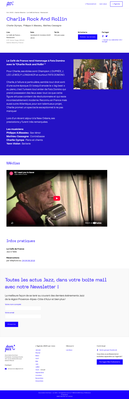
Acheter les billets (87, 37)
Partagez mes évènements (109, 362)
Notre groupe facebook (108, 350)
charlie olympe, (14, 26)
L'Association (90, 4)
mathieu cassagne (52, 26)
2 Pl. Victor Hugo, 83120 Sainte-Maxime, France (15, 41)
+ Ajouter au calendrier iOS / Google (112, 40)
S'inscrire (12, 324)
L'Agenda (116, 4)
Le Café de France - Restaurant (37, 12)
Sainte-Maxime (20, 12)
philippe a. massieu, (32, 26)
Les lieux (69, 350)
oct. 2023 (9, 12)
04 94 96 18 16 (28, 261)
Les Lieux (103, 4)
